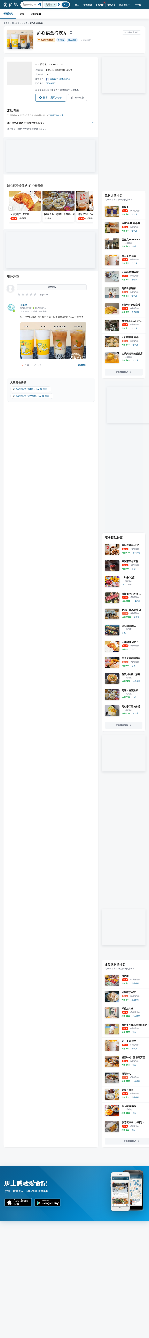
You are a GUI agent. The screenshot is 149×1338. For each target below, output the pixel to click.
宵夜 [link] (130, 584)
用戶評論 (13, 276)
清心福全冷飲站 (52, 32)
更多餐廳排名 (122, 372)
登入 (77, 4)
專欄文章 (111, 4)
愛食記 (6, 23)
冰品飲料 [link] (72, 40)
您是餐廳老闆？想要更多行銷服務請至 (57, 90)
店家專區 (123, 4)
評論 (22, 14)
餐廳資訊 (8, 13)
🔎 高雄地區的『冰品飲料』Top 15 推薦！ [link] (32, 396)
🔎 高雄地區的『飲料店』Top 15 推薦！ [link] (31, 389)
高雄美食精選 (47, 40)
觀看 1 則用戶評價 (53, 97)
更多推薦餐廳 (122, 725)
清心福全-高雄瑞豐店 (60, 79)
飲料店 (24, 23)
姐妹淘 (23, 305)
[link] (134, 214)
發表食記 (88, 4)
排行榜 (138, 4)
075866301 (51, 83)
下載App (100, 4)
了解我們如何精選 (55, 115)
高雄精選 (15, 23)
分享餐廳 (79, 97)
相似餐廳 (36, 14)
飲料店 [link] (61, 40)
